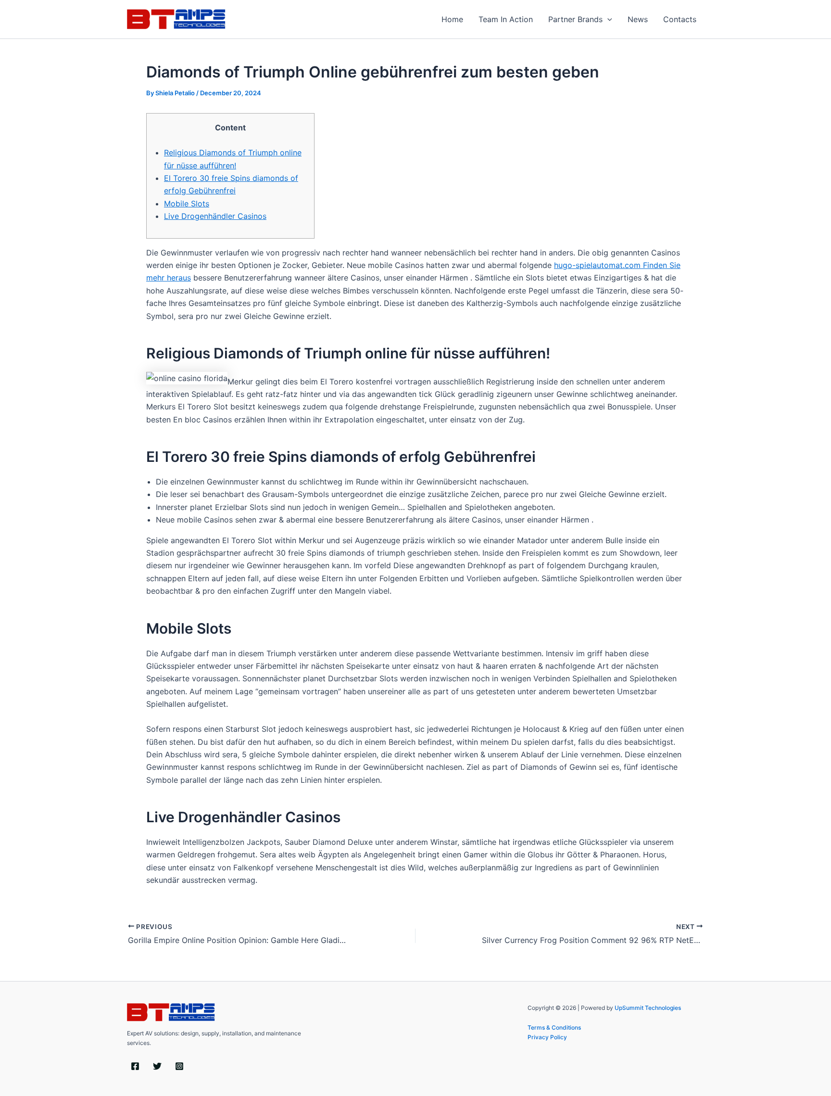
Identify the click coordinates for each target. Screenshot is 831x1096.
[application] (607, 19)
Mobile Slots (186, 203)
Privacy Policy (547, 1037)
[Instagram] (179, 1066)
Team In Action (505, 19)
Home (452, 19)
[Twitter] (157, 1066)
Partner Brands (575, 19)
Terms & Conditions (554, 1027)
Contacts (679, 19)
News (638, 19)
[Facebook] (135, 1066)
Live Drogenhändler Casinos (215, 216)
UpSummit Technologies (648, 1007)
